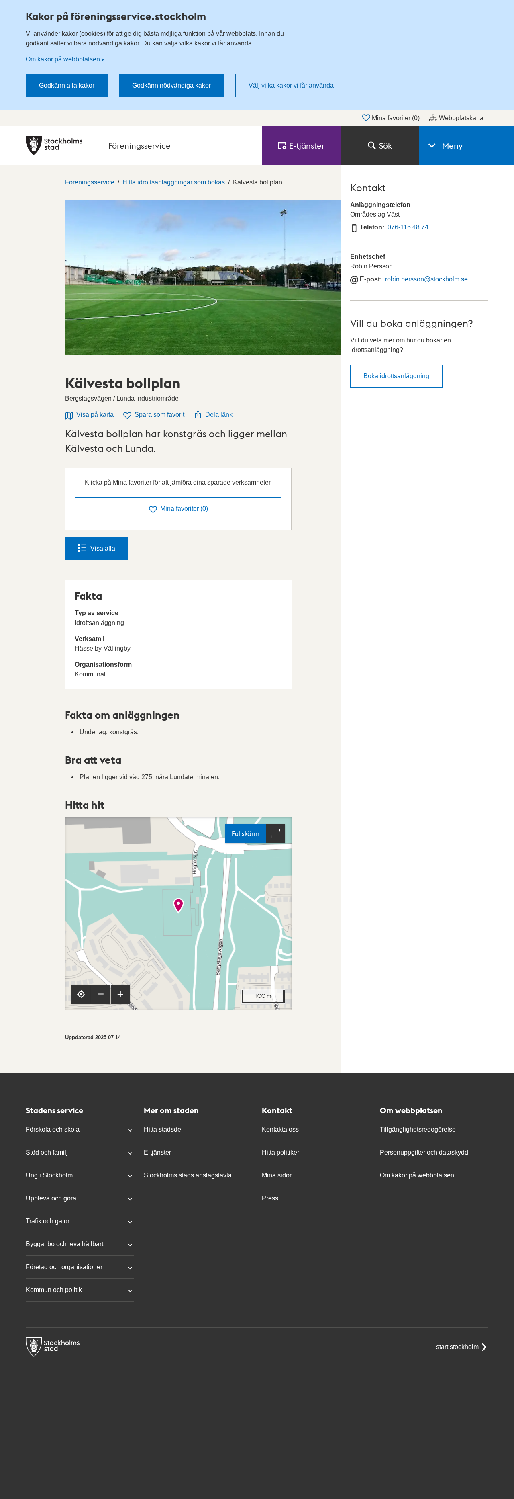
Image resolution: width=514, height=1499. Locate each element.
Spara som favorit (159, 414)
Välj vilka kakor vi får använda (291, 85)
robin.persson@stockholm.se (426, 279)
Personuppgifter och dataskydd (424, 1152)
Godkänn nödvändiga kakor (171, 85)
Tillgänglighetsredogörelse (418, 1129)
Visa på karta (95, 414)
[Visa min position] (81, 994)
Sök (385, 145)
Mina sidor (277, 1175)
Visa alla (102, 548)
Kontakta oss (280, 1129)
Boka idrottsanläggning (396, 376)
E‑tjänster (306, 145)
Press (270, 1198)
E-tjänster (157, 1152)
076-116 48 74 (408, 227)
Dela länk (219, 414)
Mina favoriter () (396, 118)
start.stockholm (457, 1346)
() (184, 508)
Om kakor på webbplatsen (63, 59)
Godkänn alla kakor (66, 85)
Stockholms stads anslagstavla (188, 1175)
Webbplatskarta (461, 118)
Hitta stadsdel (163, 1129)
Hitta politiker (280, 1152)
